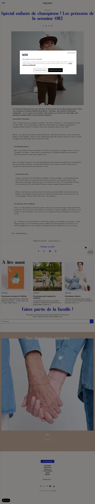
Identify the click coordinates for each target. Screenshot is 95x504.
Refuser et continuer (71, 52)
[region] (48, 62)
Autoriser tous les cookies (55, 70)
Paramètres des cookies (40, 70)
